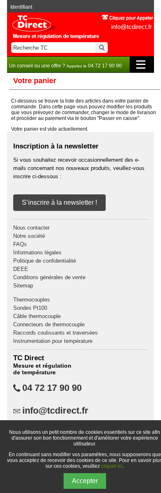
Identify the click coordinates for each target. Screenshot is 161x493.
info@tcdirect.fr (131, 26)
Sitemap (23, 285)
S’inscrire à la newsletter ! (59, 202)
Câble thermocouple (37, 316)
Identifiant (21, 7)
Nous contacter (31, 228)
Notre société (29, 236)
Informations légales (37, 252)
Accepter (85, 480)
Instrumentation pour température (52, 341)
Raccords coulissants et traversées (55, 333)
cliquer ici (112, 466)
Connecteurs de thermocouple (49, 324)
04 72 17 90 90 (52, 388)
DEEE (20, 269)
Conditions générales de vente (49, 277)
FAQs (20, 244)
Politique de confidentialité (44, 261)
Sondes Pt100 (30, 308)
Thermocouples (31, 300)
